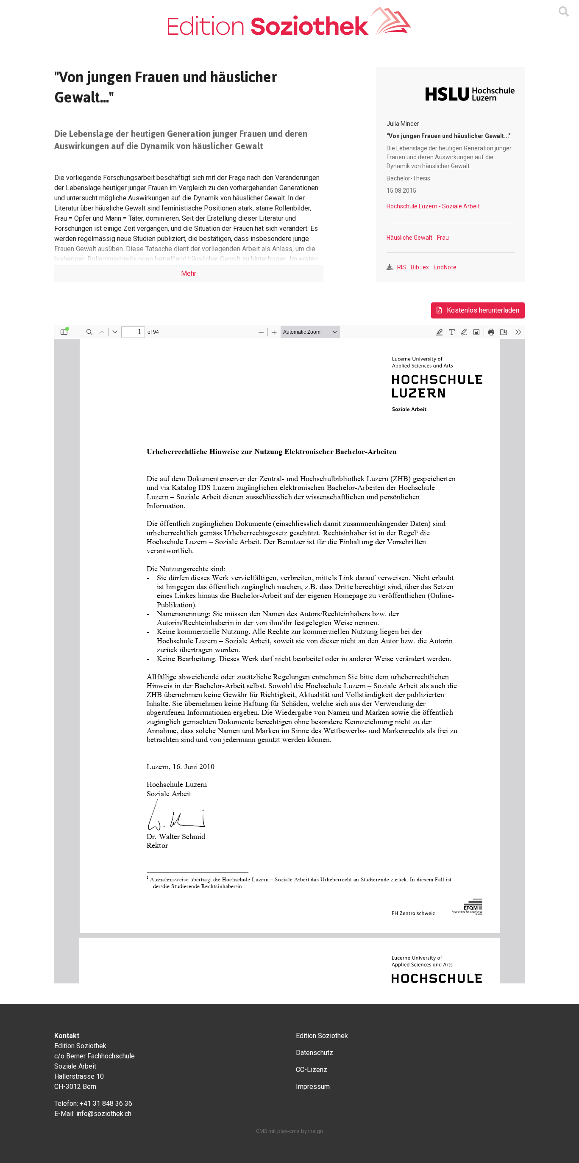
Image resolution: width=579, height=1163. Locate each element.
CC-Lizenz (311, 1070)
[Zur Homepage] (289, 21)
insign (315, 1131)
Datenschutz (314, 1053)
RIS (401, 267)
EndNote (445, 267)
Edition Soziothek (322, 1036)
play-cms (288, 1131)
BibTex (420, 267)
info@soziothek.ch (103, 1114)
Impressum (313, 1087)
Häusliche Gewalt (409, 237)
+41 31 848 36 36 (106, 1103)
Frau (443, 237)
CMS (261, 1131)
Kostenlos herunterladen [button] (482, 310)
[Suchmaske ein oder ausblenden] (564, 11)
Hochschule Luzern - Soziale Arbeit (433, 206)
